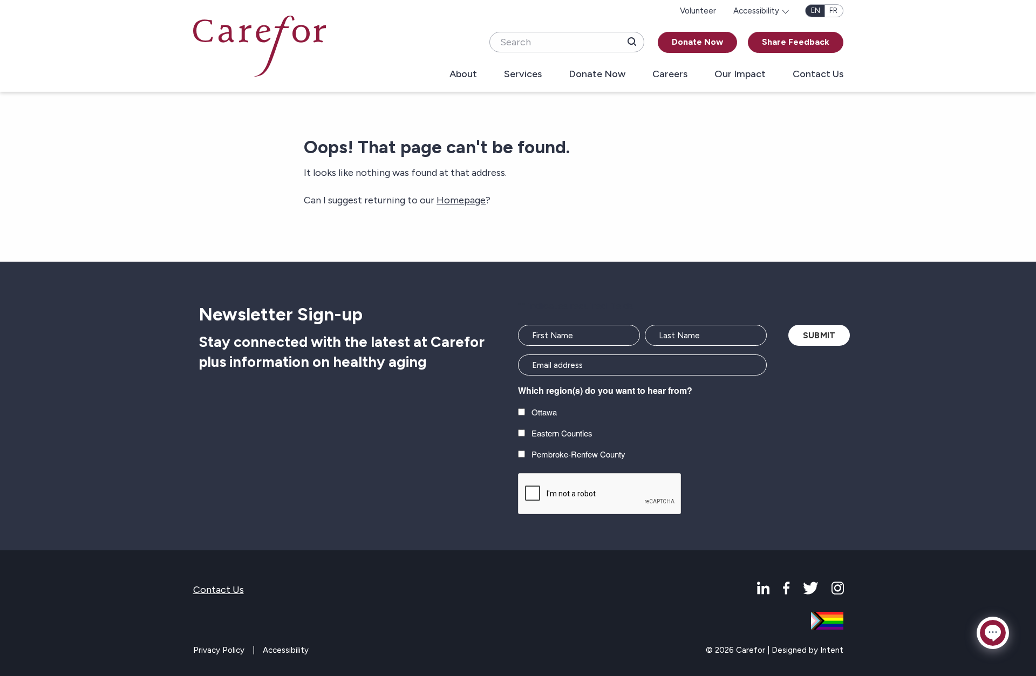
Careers (669, 74)
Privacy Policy (218, 650)
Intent (831, 650)
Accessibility (286, 650)
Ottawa (544, 412)
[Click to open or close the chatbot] (993, 633)
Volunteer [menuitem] (698, 11)
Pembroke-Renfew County (578, 454)
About (463, 74)
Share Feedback (795, 42)
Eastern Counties (561, 433)
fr (833, 10)
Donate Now (697, 42)
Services (523, 74)
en (815, 10)
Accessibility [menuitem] (756, 11)
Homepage (461, 200)
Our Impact (740, 74)
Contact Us (818, 74)
